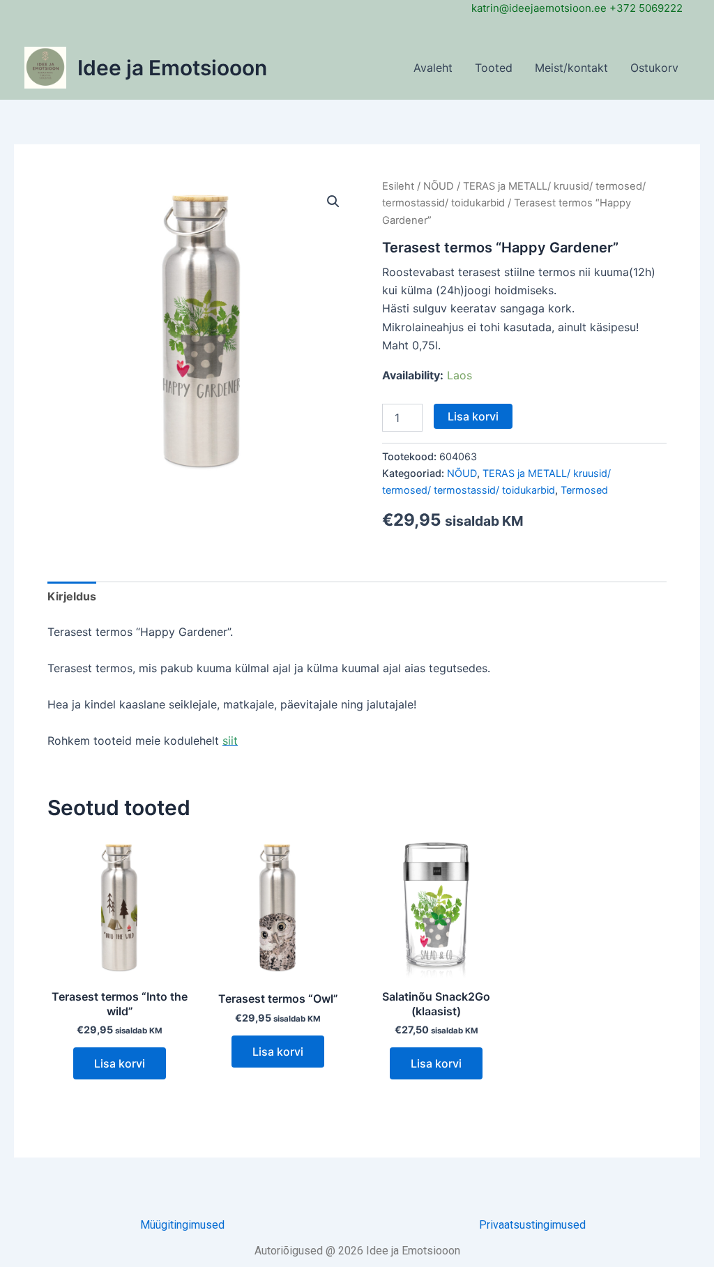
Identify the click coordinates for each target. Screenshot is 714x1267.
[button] (333, 201)
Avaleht (433, 68)
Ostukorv (654, 68)
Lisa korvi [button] (119, 1063)
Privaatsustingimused (532, 1224)
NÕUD (438, 186)
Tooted (493, 68)
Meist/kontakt (571, 68)
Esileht (398, 186)
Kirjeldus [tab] (71, 596)
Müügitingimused (182, 1224)
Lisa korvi (473, 416)
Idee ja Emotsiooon (172, 67)
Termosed (584, 490)
